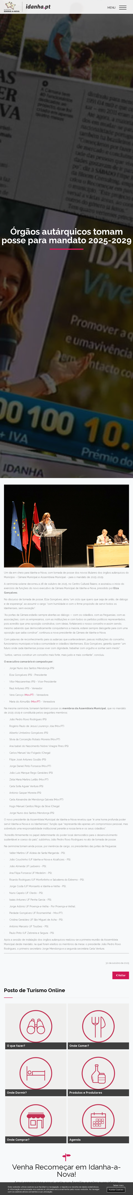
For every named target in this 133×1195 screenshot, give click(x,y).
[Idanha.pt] (27, 11)
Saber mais (118, 1185)
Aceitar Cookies (116, 1189)
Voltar (122, 975)
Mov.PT (29, 695)
